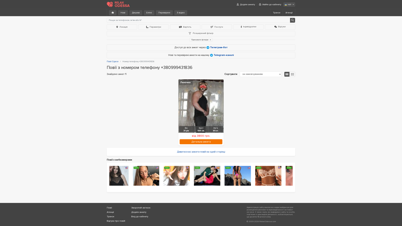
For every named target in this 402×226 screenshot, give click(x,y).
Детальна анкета (201, 141)
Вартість (187, 27)
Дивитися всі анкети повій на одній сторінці (201, 151)
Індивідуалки (249, 26)
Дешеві (136, 12)
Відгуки (282, 26)
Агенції (289, 12)
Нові (123, 12)
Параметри (155, 27)
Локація (123, 27)
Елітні (149, 12)
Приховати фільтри (200, 40)
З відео (181, 12)
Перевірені (164, 12)
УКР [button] (289, 4)
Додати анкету (247, 4)
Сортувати (230, 74)
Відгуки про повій (116, 221)
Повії (109, 207)
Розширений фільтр (202, 33)
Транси (276, 12)
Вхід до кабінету (139, 216)
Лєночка (185, 82)
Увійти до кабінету (271, 4)
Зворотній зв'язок (140, 207)
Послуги (218, 27)
